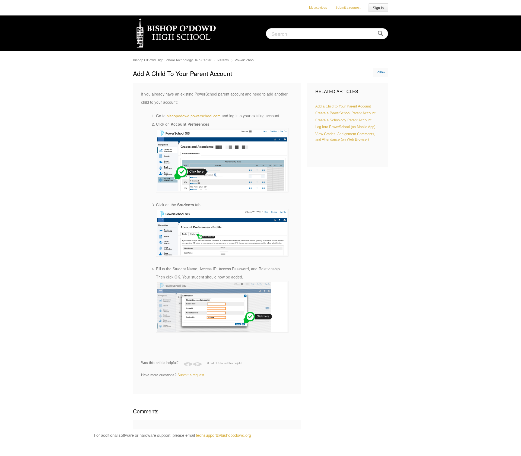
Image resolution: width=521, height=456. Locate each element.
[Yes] (188, 364)
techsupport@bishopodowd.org (223, 435)
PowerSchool (245, 60)
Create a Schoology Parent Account (343, 120)
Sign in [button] (378, 8)
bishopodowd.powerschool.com (194, 116)
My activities (318, 8)
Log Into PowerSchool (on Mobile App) (345, 127)
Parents (223, 60)
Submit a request (347, 8)
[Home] (177, 32)
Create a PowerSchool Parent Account (345, 113)
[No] (197, 364)
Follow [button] (380, 72)
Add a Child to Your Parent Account (343, 106)
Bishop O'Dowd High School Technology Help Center (172, 60)
